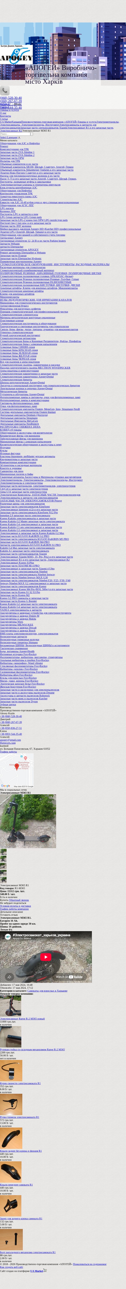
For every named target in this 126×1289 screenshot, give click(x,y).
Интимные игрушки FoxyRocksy (18, 654)
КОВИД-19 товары (10, 429)
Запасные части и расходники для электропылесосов (29, 689)
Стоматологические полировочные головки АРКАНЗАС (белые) (36, 276)
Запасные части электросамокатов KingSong (25, 506)
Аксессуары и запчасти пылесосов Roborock (25, 695)
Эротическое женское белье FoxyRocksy (22, 683)
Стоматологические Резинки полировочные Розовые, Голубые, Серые (39, 279)
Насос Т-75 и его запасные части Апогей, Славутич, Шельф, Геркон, (38, 178)
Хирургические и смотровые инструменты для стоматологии (34, 326)
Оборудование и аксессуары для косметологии (26, 432)
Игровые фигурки (10, 453)
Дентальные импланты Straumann (19, 418)
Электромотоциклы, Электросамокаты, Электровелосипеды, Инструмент (41, 480)
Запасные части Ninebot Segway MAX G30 (24, 577)
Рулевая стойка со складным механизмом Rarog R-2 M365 (32, 1049)
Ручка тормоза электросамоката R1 (19, 1117)
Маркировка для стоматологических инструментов (28, 302)
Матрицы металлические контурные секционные (27, 317)
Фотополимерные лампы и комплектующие (24, 400)
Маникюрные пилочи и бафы (16, 474)
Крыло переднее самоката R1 (16, 1184)
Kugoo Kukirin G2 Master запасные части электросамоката (32, 521)
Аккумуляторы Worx (11, 621)
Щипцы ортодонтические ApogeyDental (22, 382)
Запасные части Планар (13, 255)
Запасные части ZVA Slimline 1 (17, 152)
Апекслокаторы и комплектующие (19, 370)
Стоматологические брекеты (16, 379)
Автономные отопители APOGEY (19, 249)
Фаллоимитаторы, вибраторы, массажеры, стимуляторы (31, 657)
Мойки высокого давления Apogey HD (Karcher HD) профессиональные (40, 229)
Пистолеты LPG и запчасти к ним (19, 214)
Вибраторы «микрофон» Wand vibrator (21, 663)
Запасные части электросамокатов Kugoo (23, 586)
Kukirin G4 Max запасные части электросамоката (27, 548)
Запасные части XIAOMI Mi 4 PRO (20, 565)
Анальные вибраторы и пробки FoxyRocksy (24, 660)
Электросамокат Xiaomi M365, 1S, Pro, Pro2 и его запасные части (36, 556)
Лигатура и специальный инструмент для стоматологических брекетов (40, 385)
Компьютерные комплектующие (18, 462)
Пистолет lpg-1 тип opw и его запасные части (25, 223)
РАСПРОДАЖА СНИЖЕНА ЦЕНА (20, 426)
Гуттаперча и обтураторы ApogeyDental (22, 394)
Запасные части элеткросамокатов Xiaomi (23, 553)
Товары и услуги (9, 110)
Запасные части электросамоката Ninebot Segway (27, 574)
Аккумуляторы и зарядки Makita (18, 618)
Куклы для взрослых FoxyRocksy (18, 677)
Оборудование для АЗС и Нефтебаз (20, 143)
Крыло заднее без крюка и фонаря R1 (21, 1151)
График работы (8, 751)
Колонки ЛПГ (8, 211)
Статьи (4, 118)
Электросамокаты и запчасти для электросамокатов (29, 497)
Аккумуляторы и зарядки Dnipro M (19, 615)
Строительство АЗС (11, 199)
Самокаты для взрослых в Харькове (47, 990)
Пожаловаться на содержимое (89, 1264)
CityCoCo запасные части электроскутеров (24, 488)
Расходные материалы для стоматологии (22, 267)
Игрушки (5, 447)
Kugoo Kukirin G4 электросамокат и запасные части (29, 524)
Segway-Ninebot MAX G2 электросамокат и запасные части (33, 583)
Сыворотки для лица (11, 471)
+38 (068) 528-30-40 (11, 716)
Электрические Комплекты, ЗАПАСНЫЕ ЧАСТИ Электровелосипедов (40, 494)
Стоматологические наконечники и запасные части (29, 373)
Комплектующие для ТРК (14, 149)
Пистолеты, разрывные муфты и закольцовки (25, 181)
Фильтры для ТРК (10, 161)
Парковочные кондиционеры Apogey (21, 261)
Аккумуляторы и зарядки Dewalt (18, 627)
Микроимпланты (9, 297)
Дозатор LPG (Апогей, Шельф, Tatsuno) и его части (29, 232)
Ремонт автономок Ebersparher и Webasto (23, 252)
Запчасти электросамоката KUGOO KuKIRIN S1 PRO (30, 545)
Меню (17, 104)
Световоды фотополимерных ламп (19, 403)
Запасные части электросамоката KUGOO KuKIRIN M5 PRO (34, 539)
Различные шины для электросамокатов (22, 503)
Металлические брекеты (13, 391)
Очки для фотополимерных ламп (18, 406)
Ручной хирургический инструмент (20, 335)
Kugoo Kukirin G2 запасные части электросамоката (28, 604)
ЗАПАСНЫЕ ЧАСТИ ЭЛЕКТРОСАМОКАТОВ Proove (31, 500)
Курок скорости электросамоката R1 (20, 1083)
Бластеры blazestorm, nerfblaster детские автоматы (27, 456)
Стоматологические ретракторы (18, 338)
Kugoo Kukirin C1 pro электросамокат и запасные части (31, 527)
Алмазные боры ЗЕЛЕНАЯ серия (19, 353)
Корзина (5, 104)
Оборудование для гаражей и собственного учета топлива (32, 234)
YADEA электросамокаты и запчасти (21, 610)
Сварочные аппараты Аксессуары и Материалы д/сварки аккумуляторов (40, 477)
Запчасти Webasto (10, 243)
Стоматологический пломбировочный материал (27, 270)
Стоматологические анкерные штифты (22, 291)
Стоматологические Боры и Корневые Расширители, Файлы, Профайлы (40, 341)
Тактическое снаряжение (14, 648)
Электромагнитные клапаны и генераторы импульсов (30, 184)
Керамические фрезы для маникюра (20, 435)
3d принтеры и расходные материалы (21, 465)
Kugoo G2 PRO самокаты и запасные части (24, 598)
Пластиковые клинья (11, 320)
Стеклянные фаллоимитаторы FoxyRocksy (24, 666)
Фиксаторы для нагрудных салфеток (20, 308)
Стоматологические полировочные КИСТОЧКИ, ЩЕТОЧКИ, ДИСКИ (40, 285)
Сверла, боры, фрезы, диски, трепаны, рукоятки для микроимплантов (39, 329)
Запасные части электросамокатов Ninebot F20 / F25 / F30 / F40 (35, 580)
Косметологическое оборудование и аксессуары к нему (31, 444)
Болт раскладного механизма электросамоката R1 (28, 1252)
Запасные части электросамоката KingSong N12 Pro (29, 512)
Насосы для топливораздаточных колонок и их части (30, 175)
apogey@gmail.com (10, 740)
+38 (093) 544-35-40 (11, 734)
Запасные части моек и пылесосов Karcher (23, 698)
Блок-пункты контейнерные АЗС (18, 187)
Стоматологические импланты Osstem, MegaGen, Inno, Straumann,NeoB (40, 409)
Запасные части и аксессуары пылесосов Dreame (27, 692)
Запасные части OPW (12, 158)
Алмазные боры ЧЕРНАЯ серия (18, 359)
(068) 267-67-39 (11, 101)
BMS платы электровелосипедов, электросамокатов (29, 633)
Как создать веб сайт (11, 1267)
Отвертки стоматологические (16, 332)
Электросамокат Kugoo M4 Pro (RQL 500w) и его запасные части (36, 589)
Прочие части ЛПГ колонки (15, 226)
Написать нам (8, 742)
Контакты (5, 116)
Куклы (3, 450)
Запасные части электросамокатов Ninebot (23, 571)
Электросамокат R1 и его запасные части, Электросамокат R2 (35, 559)
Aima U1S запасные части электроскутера (23, 491)
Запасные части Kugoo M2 (15, 595)
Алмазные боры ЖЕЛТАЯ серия (18, 356)
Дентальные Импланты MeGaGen (19, 421)
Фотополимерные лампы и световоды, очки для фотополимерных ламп (40, 397)
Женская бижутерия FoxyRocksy (18, 686)
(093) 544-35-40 (11, 107)
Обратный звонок (19, 900)
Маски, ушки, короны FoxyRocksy (19, 680)
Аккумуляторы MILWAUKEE (16, 624)
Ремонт (4, 146)
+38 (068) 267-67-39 (11, 722)
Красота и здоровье (11, 468)
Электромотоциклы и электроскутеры (21, 483)
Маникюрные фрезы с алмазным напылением (25, 441)
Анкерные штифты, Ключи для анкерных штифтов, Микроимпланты (39, 288)
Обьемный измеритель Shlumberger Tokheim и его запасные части (37, 170)
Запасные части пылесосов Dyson (19, 701)
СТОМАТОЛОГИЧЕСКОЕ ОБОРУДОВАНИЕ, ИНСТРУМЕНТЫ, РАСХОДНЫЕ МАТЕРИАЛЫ (54, 264)
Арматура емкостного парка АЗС (18, 196)
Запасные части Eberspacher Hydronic (21, 258)
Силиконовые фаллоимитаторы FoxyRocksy (24, 672)
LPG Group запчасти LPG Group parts (21, 217)
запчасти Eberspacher (11, 246)
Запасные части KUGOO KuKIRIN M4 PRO (25, 542)
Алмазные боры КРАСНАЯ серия (19, 350)
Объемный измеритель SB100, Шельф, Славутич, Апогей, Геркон (37, 167)
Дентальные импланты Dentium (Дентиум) (24, 415)
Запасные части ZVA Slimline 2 (17, 155)
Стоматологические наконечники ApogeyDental (27, 376)
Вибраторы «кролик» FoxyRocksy (19, 669)
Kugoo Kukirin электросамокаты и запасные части (28, 518)
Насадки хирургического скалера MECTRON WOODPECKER (35, 367)
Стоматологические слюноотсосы (19, 314)
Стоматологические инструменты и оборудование (28, 323)
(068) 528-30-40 (11, 97)
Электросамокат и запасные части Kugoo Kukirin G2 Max (32, 533)
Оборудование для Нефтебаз (16, 190)
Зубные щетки (8, 704)
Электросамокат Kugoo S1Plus (17, 562)
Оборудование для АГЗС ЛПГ (17, 205)
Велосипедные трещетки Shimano (19, 642)
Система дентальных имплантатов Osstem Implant (28, 412)
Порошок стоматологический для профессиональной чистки (34, 311)
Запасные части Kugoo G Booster (18, 601)
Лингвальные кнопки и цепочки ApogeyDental (26, 388)
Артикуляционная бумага (14, 305)
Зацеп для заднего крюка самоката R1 (21, 1218)
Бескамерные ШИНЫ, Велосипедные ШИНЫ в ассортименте (35, 645)
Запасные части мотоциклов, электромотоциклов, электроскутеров (37, 486)
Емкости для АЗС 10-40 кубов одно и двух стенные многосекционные (39, 202)
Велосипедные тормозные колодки (19, 639)
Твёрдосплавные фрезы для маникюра (21, 438)
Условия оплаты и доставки (15, 906)
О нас (3, 113)
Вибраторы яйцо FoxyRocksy (16, 675)
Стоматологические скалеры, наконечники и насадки (30, 364)
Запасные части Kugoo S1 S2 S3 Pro (20, 592)
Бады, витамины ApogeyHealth (17, 651)
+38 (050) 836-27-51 (11, 728)
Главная (4, 107)
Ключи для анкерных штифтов (17, 294)
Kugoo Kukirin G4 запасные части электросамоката (28, 607)
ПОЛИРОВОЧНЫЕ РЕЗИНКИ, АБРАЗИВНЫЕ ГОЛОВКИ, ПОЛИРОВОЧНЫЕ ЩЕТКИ (50, 273)
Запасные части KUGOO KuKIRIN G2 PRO (24, 536)
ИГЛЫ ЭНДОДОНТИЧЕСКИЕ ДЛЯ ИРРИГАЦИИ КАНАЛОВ (36, 299)
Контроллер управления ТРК (16, 193)
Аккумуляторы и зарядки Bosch (17, 630)
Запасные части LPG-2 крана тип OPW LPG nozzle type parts (34, 220)
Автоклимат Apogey (11, 237)
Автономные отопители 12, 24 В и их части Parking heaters (33, 240)
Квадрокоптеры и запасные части (19, 459)
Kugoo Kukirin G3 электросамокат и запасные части (29, 530)
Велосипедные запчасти (13, 636)
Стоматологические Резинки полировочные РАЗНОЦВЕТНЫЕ (36, 282)
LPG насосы (7, 208)
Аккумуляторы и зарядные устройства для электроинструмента (35, 613)
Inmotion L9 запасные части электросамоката (25, 515)
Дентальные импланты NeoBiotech (19, 424)
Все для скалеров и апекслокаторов (20, 361)
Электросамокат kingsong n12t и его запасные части (29, 509)
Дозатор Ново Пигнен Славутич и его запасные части (30, 172)
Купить (4, 900)
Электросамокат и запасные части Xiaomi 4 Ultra (27, 568)
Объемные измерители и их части (19, 164)
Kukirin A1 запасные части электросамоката (24, 550)
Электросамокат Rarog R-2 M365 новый (22, 1018)
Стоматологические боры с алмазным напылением (28, 344)
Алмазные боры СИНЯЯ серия (17, 347)
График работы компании (14, 909)
